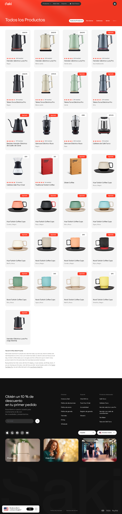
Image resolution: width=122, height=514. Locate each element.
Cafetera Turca (103, 403)
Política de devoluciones (68, 403)
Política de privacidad (56, 510)
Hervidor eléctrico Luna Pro (107, 407)
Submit (37, 421)
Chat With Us (84, 399)
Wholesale (64, 424)
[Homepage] (8, 4)
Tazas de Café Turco (105, 422)
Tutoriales (64, 416)
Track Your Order (85, 403)
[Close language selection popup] (36, 509)
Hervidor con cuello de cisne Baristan (106, 412)
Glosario (82, 416)
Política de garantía (66, 411)
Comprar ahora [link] (23, 63)
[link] (11, 63)
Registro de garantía (86, 411)
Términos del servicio (72, 510)
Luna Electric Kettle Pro (36, 367)
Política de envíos (66, 407)
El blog (63, 420)
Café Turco (102, 399)
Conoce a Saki (65, 399)
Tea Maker (102, 417)
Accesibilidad (84, 407)
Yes (30, 509)
